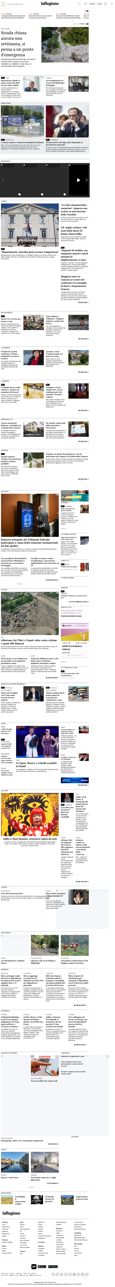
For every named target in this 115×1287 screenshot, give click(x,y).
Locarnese (5, 1229)
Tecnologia (59, 1235)
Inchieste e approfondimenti (61, 1231)
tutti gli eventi (81, 625)
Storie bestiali (60, 1237)
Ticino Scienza (78, 1222)
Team (76, 1255)
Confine (4, 1248)
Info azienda (78, 1253)
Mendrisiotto (5, 1234)
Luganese (5, 1231)
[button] (87, 180)
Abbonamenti (4, 1273)
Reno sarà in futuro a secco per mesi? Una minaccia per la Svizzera (40, 16)
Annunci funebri (5, 1275)
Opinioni (41, 1246)
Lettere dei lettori (61, 1222)
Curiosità (58, 1240)
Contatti (25, 1273)
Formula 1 (23, 1236)
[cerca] (79, 3)
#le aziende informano (81, 1240)
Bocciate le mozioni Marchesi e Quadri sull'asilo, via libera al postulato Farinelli (68, 16)
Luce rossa (23, 1245)
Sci (21, 1231)
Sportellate (23, 1243)
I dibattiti (58, 1224)
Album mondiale (25, 1247)
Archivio (76, 1248)
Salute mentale (60, 1251)
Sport (22, 1222)
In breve (76, 1251)
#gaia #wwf (77, 1235)
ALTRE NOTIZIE (51, 580)
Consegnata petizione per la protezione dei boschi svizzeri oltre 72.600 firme (13, 16)
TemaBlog (77, 1233)
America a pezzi (7, 1253)
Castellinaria (41, 1238)
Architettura (59, 1242)
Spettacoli (41, 1222)
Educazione (77, 1227)
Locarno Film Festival (44, 1236)
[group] (14, 17)
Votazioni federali (7, 1242)
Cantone (5, 1222)
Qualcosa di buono (80, 1229)
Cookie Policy (25, 1275)
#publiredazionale (79, 1237)
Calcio (22, 1227)
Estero (4, 1246)
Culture (22, 1251)
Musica (40, 1234)
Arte (21, 1253)
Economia (41, 1242)
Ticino (4, 1224)
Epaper (100, 4)
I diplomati (59, 1247)
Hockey (22, 1224)
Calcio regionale (25, 1229)
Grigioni (4, 1236)
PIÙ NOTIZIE (82, 302)
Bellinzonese (6, 1227)
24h (75, 1246)
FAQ (29, 1273)
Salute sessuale (60, 1253)
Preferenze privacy (36, 1275)
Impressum (18, 1273)
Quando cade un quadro (61, 1249)
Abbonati (92, 4)
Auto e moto (60, 1244)
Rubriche (59, 1228)
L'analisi (40, 1251)
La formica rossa (43, 1253)
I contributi (41, 1255)
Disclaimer (12, 1273)
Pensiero (40, 1227)
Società (40, 1231)
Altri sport (23, 1238)
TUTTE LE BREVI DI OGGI (78, 602)
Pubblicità (33, 1273)
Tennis (22, 1234)
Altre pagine (78, 1244)
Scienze (40, 1229)
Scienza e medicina (80, 1224)
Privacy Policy (15, 1275)
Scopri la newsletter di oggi (71, 616)
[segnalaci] (86, 3)
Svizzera (5, 1240)
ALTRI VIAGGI (52, 1183)
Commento (41, 1248)
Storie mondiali (24, 1240)
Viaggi (58, 1233)
